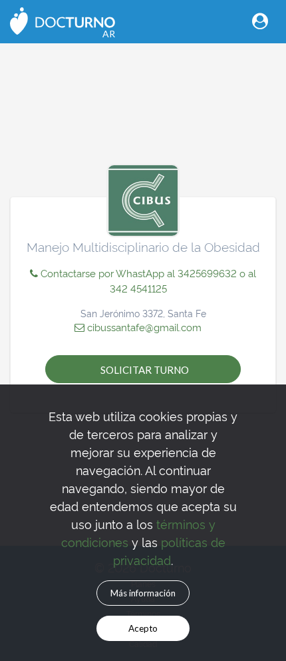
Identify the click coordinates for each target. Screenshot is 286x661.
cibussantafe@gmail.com (143, 327)
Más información (143, 593)
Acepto (143, 628)
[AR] (62, 19)
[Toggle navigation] (260, 21)
